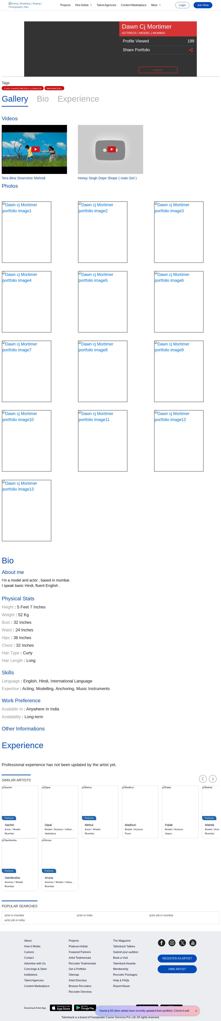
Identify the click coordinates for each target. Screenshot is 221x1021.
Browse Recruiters (80, 986)
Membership (120, 969)
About (27, 940)
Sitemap (74, 974)
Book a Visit (120, 957)
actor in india (85, 915)
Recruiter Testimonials (82, 963)
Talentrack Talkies (124, 946)
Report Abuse (121, 986)
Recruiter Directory (80, 991)
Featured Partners (80, 952)
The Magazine (122, 940)
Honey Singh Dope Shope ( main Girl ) (107, 178)
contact (158, 70)
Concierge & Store (35, 969)
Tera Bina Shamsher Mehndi (23, 178)
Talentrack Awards (124, 963)
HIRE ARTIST (177, 969)
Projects (65, 5)
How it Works (32, 946)
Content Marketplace (133, 5)
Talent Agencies (106, 5)
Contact (29, 957)
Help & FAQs (121, 980)
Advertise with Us (35, 963)
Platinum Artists (78, 946)
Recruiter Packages (125, 974)
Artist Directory (78, 980)
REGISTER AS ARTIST (177, 958)
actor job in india (14, 920)
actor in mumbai (14, 915)
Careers (29, 952)
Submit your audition (125, 952)
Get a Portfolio (77, 969)
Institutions (30, 974)
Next (212, 779)
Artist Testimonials (80, 957)
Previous (203, 779)
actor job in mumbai (161, 915)
